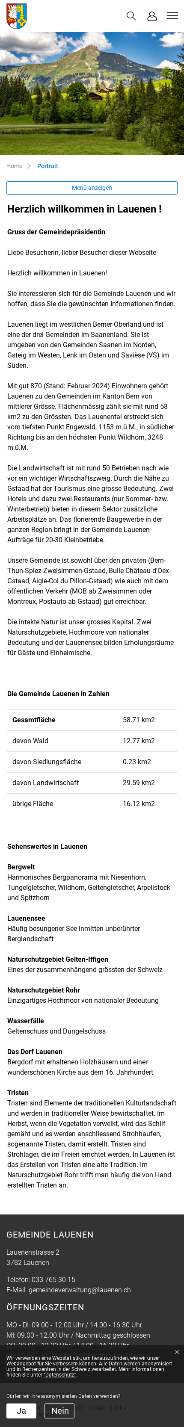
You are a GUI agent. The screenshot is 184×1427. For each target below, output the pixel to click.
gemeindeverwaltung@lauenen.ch (80, 1290)
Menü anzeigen (92, 187)
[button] (131, 16)
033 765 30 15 (53, 1280)
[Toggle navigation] (171, 16)
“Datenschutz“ (60, 1375)
